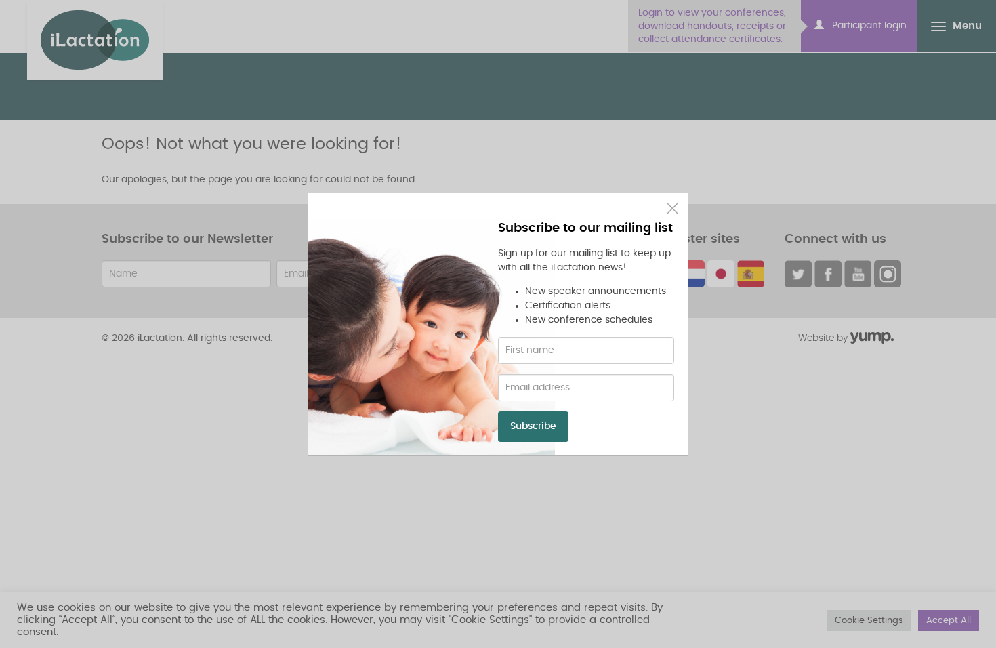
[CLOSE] (672, 208)
